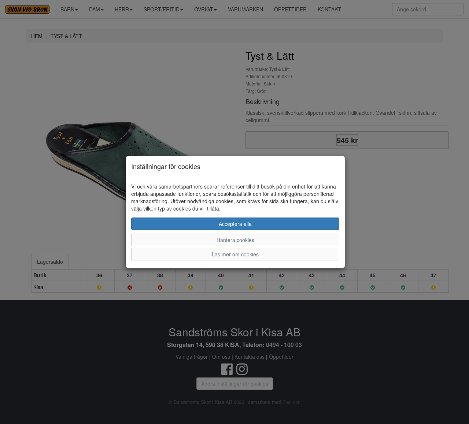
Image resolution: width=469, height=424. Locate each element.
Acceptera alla (235, 223)
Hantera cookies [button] (235, 240)
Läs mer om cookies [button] (235, 254)
